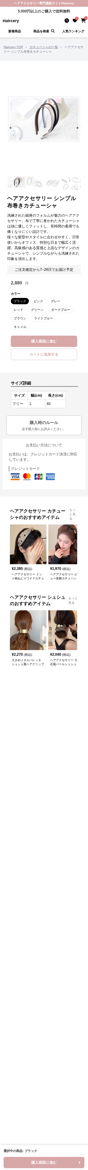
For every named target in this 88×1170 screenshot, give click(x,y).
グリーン (37, 309)
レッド (18, 309)
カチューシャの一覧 (44, 47)
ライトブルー (43, 318)
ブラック (20, 301)
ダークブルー (60, 309)
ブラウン (20, 318)
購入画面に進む (44, 341)
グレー (55, 301)
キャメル (20, 327)
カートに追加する (44, 354)
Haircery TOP (13, 47)
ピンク (38, 301)
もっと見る (72, 514)
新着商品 (14, 31)
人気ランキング (73, 31)
